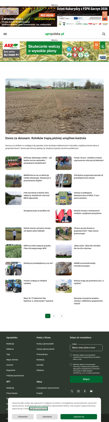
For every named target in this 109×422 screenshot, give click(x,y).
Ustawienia (47, 417)
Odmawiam (23, 417)
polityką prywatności (38, 409)
